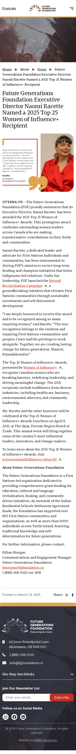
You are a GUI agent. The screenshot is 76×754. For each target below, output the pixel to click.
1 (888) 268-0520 (21, 655)
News (41, 69)
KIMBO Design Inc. (45, 740)
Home (7, 69)
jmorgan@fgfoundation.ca (23, 567)
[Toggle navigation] (71, 8)
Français (9, 8)
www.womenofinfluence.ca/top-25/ (29, 459)
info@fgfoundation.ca (26, 663)
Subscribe (61, 697)
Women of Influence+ (40, 367)
